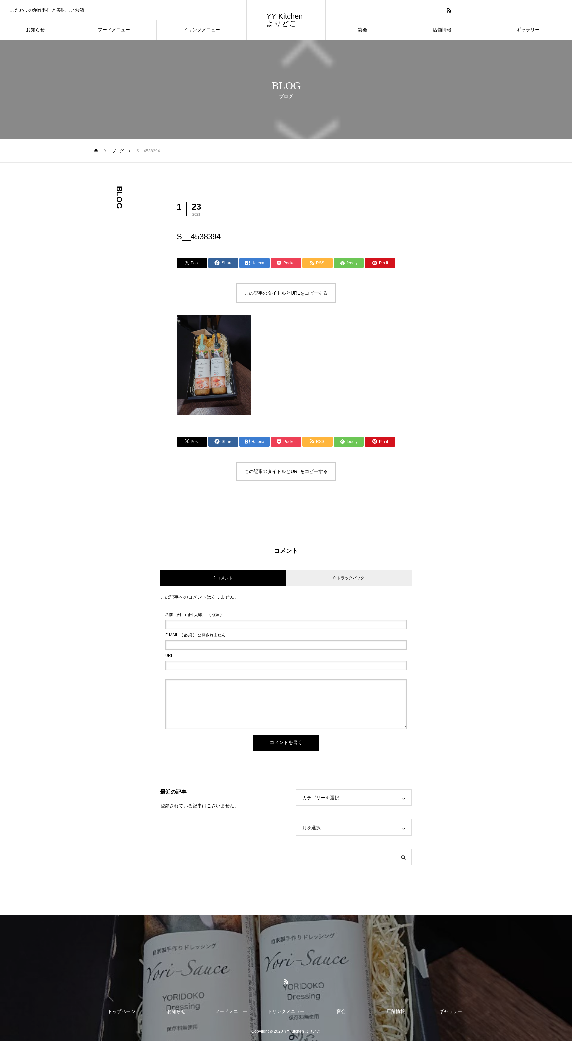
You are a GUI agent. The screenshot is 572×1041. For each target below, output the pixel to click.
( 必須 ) (193, 615)
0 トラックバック (348, 578)
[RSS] (449, 10)
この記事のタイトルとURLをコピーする (286, 293)
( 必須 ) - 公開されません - (196, 635)
